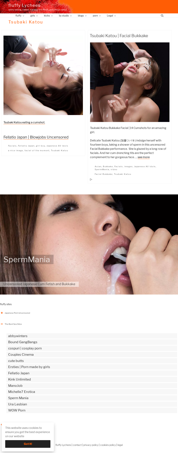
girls (32, 15)
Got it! (28, 444)
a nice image (15, 150)
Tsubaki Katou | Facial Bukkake (119, 35)
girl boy (40, 146)
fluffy (18, 15)
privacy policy (90, 444)
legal (120, 444)
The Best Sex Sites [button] (13, 324)
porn (95, 15)
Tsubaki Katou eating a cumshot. (24, 122)
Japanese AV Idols (57, 146)
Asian (98, 166)
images (128, 166)
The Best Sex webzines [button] (15, 424)
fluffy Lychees (24, 5)
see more (144, 157)
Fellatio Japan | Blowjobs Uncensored (35, 137)
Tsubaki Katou (59, 150)
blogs (81, 15)
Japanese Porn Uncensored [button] (17, 313)
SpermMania (102, 169)
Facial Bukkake (104, 174)
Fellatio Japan (26, 146)
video (114, 169)
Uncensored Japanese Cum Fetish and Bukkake (39, 284)
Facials (12, 146)
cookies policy (108, 444)
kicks (47, 15)
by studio (64, 15)
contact (77, 444)
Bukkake (108, 166)
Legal (110, 15)
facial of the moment (37, 150)
